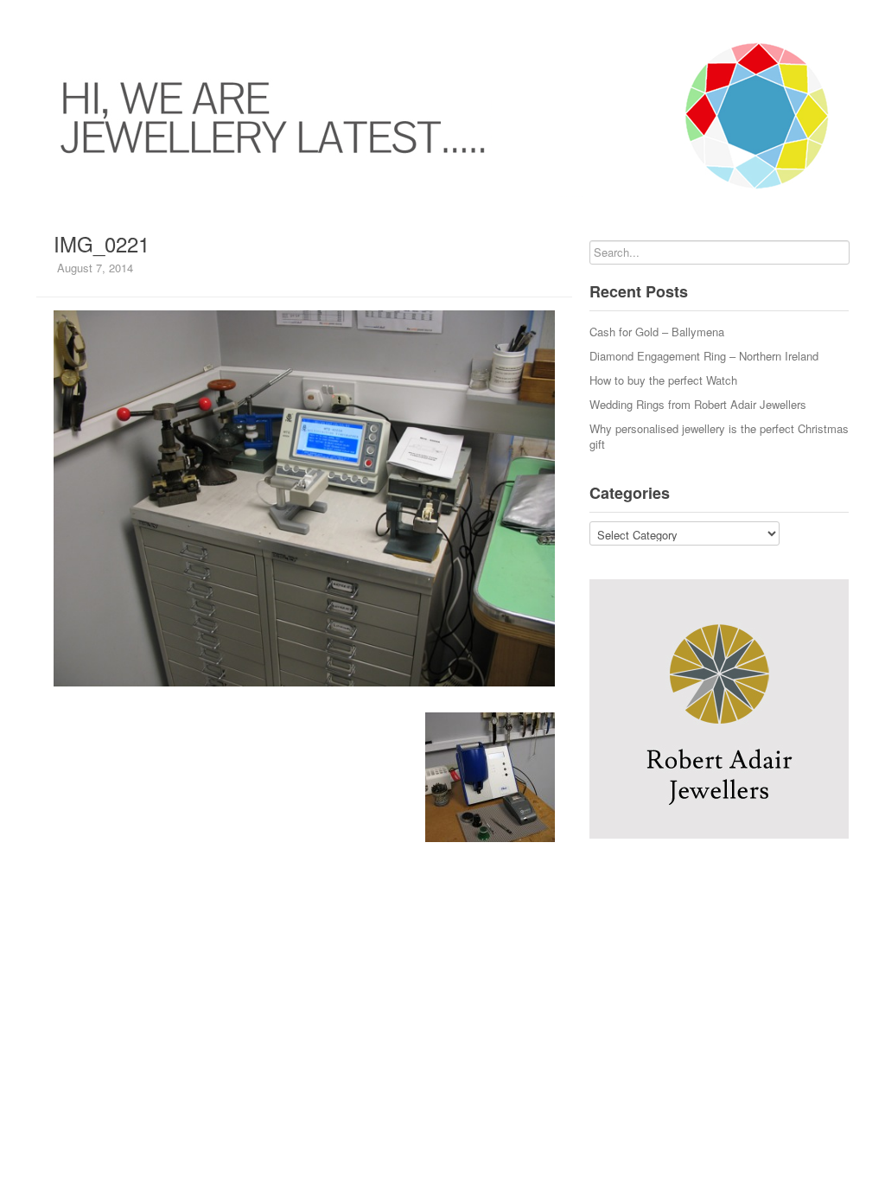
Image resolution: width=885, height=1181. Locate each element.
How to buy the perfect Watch (663, 380)
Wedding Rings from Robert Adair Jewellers (697, 404)
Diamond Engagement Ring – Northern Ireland (703, 356)
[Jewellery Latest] (442, 116)
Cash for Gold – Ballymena (656, 331)
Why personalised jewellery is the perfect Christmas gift (719, 436)
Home (36, 17)
